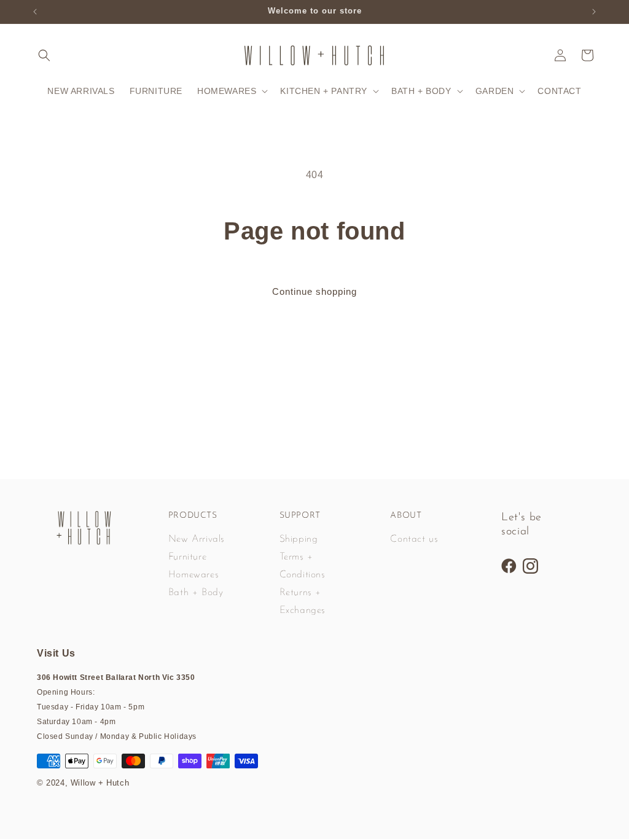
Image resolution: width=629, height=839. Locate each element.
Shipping (298, 539)
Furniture (187, 557)
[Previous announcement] (35, 11)
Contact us (414, 539)
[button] (44, 55)
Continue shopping (314, 291)
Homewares (193, 575)
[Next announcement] (594, 11)
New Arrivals (196, 539)
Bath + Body (196, 593)
